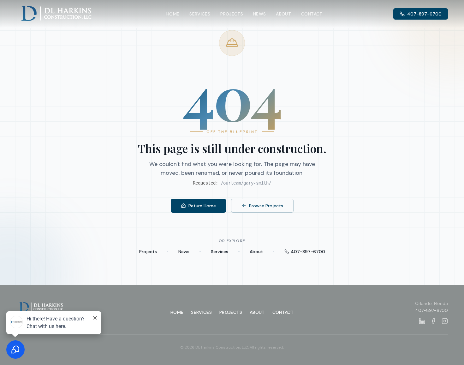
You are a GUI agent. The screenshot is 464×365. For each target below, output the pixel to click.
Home (172, 14)
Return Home (202, 206)
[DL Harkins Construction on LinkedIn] (422, 321)
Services (199, 14)
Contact (311, 14)
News (259, 14)
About (283, 14)
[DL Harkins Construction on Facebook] (433, 321)
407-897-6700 (424, 14)
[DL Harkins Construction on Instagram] (445, 321)
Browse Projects (266, 206)
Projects (231, 14)
